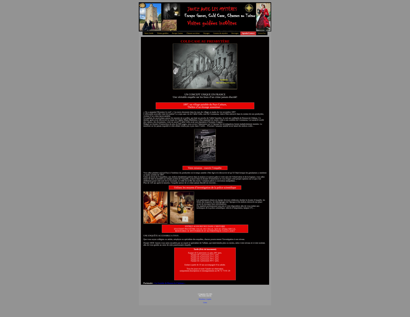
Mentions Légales (205, 299)
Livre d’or (262, 33)
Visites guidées (162, 33)
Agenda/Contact (248, 33)
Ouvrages (235, 33)
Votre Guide (148, 33)
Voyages (206, 33)
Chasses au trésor (193, 33)
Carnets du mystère (220, 33)
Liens (205, 302)
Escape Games (177, 33)
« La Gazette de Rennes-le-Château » (169, 283)
